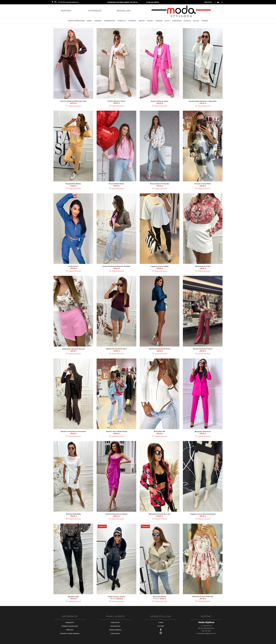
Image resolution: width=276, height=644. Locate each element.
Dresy (89, 21)
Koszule (187, 21)
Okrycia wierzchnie (76, 21)
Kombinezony (109, 21)
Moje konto (208, 2)
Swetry (142, 21)
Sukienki (98, 21)
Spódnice (132, 21)
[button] (73, 106)
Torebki (204, 21)
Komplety (122, 21)
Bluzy (167, 21)
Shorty (150, 21)
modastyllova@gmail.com (206, 633)
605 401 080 (61, 2)
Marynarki (176, 21)
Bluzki (196, 21)
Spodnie (159, 21)
